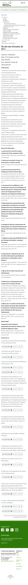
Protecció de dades (19, 561)
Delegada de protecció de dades (10, 32)
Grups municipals (7, 31)
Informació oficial (6, 40)
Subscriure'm (4, 542)
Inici (2, 9)
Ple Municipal (22, 9)
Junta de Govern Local (8, 26)
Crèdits (17, 555)
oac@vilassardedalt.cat (8, 561)
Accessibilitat (19, 566)
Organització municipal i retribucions (11, 33)
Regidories (5, 28)
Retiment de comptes (8, 36)
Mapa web (18, 568)
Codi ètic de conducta (8, 35)
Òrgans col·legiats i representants (11, 29)
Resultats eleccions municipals (10, 38)
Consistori (5, 20)
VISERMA (4, 41)
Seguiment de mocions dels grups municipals (14, 25)
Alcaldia (5, 19)
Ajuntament (6, 9)
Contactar (18, 557)
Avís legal (18, 563)
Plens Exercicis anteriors (10, 23)
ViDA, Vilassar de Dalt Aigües (8, 43)
